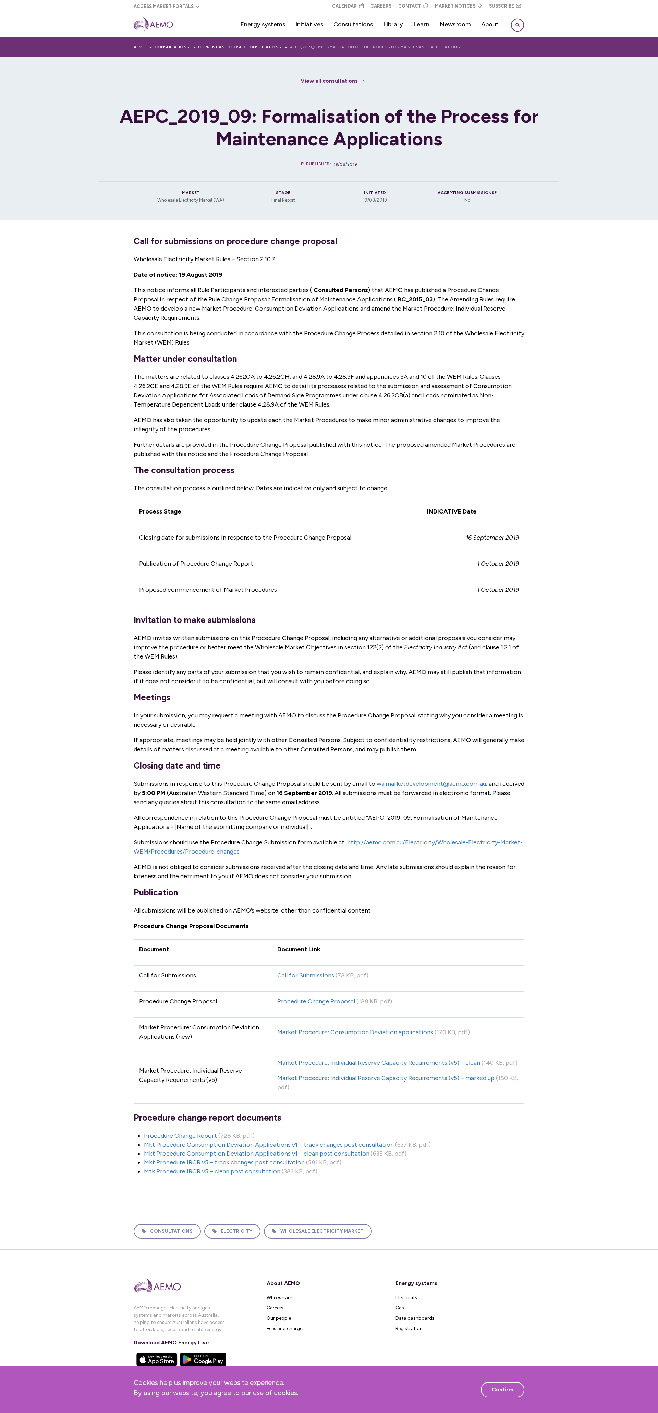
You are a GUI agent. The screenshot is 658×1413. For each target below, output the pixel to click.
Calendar (344, 6)
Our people (279, 1318)
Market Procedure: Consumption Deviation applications (355, 1032)
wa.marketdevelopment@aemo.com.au (431, 783)
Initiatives (309, 24)
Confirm (502, 1389)
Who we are (279, 1298)
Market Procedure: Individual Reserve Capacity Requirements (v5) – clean (378, 1062)
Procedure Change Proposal (316, 1001)
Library (393, 24)
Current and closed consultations (239, 47)
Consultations (353, 24)
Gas (399, 1308)
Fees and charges (286, 1328)
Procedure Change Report (180, 1135)
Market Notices (455, 6)
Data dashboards (415, 1318)
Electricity (236, 1231)
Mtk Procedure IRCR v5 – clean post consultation (212, 1171)
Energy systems (262, 24)
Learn (421, 24)
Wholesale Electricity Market (322, 1231)
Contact (409, 6)
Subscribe (501, 6)
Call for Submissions (305, 975)
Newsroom (455, 24)
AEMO (140, 47)
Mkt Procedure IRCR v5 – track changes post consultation (224, 1162)
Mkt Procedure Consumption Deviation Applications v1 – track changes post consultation (269, 1144)
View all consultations (329, 80)
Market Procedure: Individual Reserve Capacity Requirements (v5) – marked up (386, 1078)
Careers (380, 6)
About (490, 24)
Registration (409, 1328)
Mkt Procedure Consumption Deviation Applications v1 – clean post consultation (256, 1153)
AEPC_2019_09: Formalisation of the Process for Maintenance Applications (375, 47)
